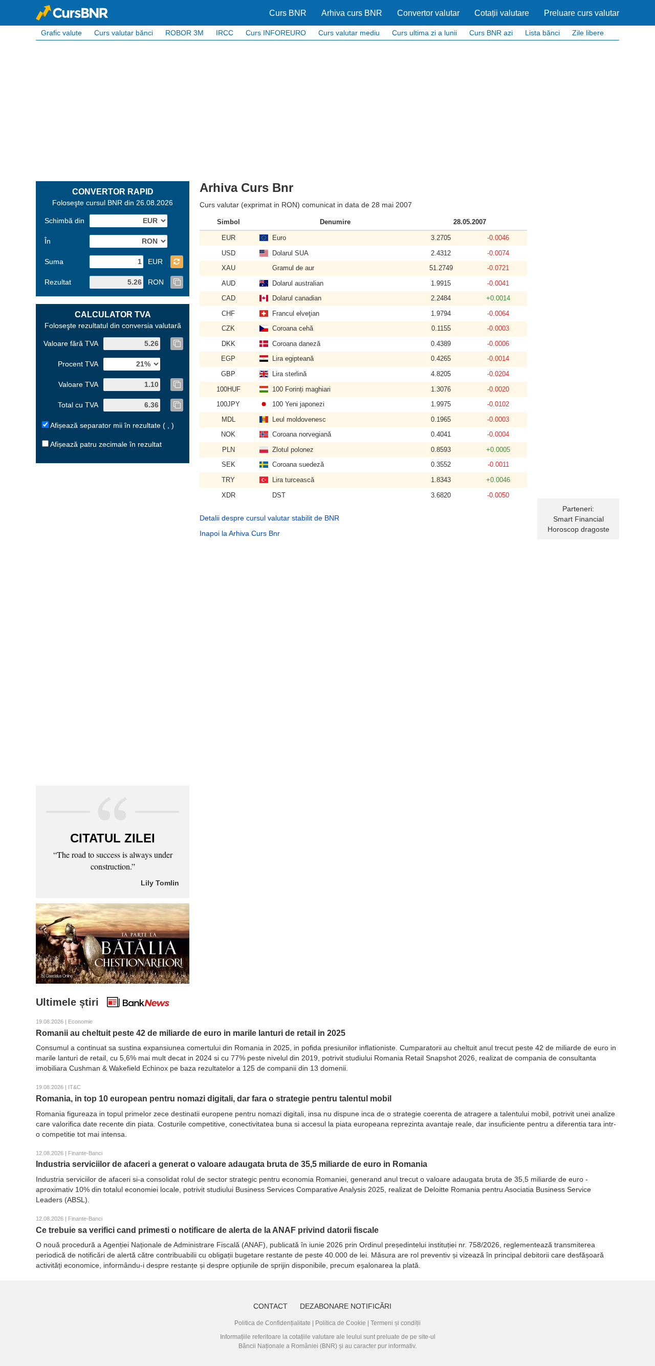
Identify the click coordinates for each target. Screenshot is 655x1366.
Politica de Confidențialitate (272, 1323)
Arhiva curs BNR (351, 13)
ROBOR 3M (184, 33)
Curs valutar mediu (349, 33)
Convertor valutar (428, 13)
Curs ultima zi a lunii (424, 33)
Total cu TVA (78, 405)
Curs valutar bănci (123, 33)
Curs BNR (288, 13)
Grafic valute (61, 33)
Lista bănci (542, 33)
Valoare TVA (78, 384)
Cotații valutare (501, 13)
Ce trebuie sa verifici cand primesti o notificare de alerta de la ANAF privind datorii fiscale (207, 1230)
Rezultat (58, 282)
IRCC (224, 33)
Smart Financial (578, 519)
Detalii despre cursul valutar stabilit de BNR (269, 518)
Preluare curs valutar (581, 13)
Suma (54, 261)
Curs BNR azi (491, 33)
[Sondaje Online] (112, 943)
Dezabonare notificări (345, 1306)
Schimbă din (64, 220)
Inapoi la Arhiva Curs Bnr (240, 533)
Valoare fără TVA (70, 343)
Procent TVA (78, 364)
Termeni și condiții (395, 1323)
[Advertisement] (327, 110)
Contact (270, 1306)
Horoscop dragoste (578, 529)
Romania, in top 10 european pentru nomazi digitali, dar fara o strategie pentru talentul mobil (213, 1098)
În (48, 241)
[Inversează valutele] (176, 261)
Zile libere (588, 33)
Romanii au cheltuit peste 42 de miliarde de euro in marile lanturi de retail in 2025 (190, 1033)
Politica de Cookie (340, 1323)
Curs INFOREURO (276, 33)
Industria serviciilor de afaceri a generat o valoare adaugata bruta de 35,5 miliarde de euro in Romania (231, 1164)
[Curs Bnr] (72, 12)
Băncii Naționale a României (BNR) (287, 1346)
